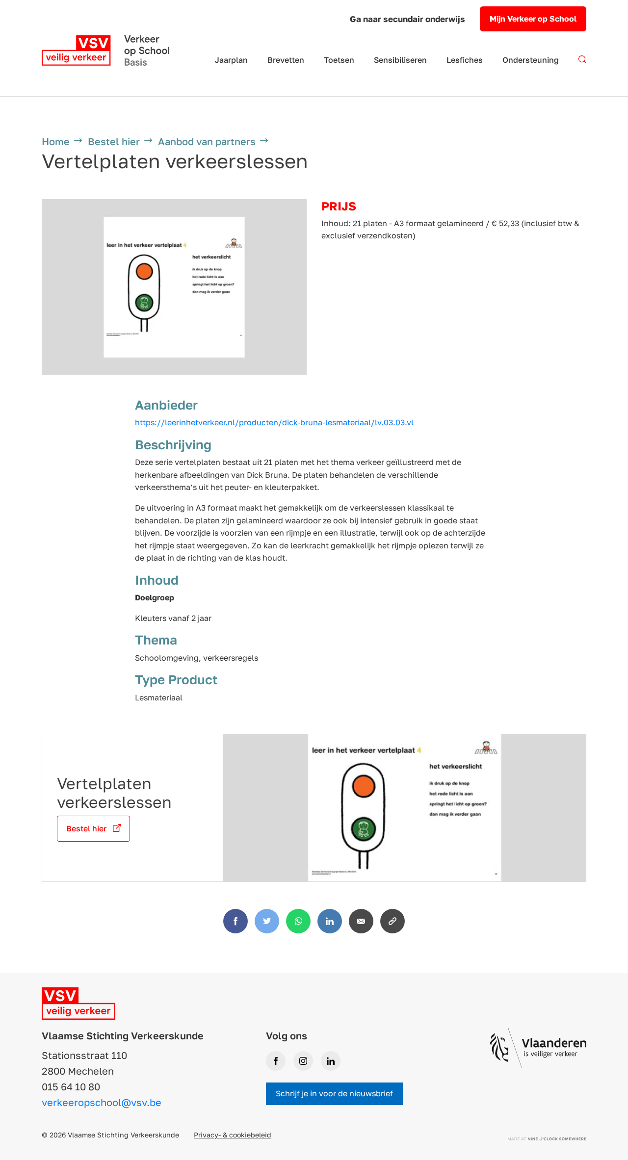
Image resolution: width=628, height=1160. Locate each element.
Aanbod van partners (207, 141)
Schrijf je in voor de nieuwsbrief (334, 1093)
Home (56, 141)
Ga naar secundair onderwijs (407, 19)
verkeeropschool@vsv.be (101, 1102)
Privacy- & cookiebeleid (232, 1135)
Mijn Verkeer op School (533, 19)
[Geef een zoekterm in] (582, 65)
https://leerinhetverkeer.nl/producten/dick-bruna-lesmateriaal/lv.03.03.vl (274, 422)
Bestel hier (114, 141)
